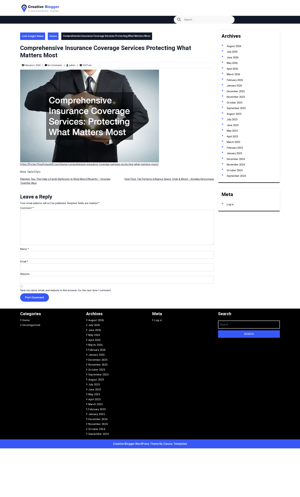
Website (25, 274)
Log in (230, 204)
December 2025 (236, 91)
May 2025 (232, 130)
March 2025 (233, 142)
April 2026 (232, 68)
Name (24, 249)
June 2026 (233, 57)
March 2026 (233, 74)
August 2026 (234, 46)
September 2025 (236, 108)
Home (53, 36)
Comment (27, 208)
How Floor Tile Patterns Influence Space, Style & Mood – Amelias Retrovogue (169, 179)
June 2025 (233, 125)
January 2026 (234, 85)
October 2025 (234, 102)
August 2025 (234, 113)
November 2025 (236, 96)
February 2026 (235, 80)
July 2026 (232, 51)
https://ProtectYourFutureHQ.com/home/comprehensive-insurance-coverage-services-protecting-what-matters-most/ (89, 164)
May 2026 (232, 63)
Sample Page (30, 28)
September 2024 (236, 175)
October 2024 (234, 170)
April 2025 (232, 136)
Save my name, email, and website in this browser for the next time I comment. (65, 290)
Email (24, 261)
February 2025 (235, 147)
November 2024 (236, 164)
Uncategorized (31, 325)
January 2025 (234, 153)
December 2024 (236, 159)
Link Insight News (32, 36)
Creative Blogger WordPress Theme (136, 443)
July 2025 (232, 119)
